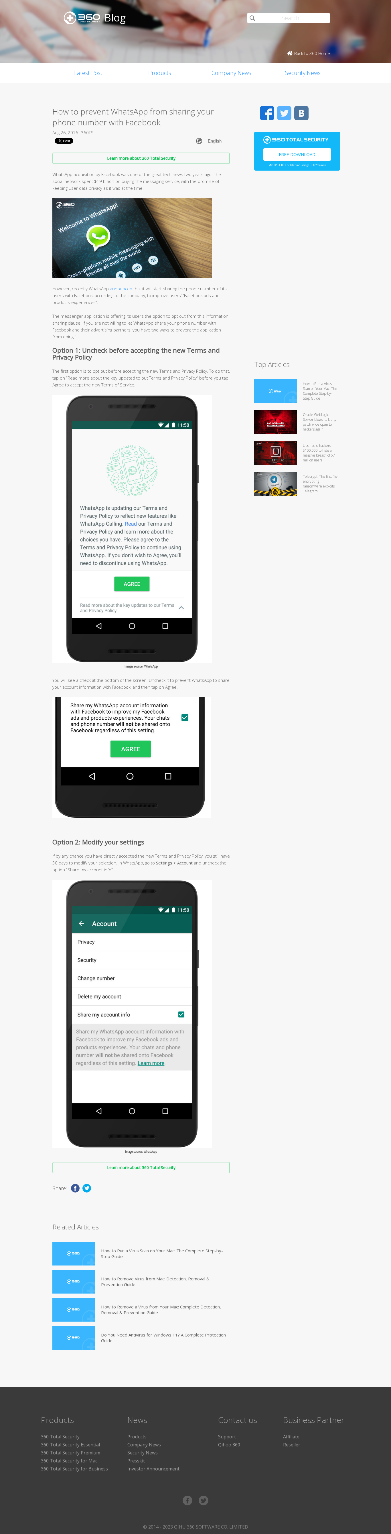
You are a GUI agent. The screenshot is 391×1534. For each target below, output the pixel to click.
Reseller (291, 1445)
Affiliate (291, 1437)
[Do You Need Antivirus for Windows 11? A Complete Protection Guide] (73, 1338)
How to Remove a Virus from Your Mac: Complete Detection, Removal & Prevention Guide (161, 1309)
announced (121, 288)
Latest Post (88, 73)
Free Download (297, 154)
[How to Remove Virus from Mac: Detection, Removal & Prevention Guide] (73, 1282)
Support (227, 1437)
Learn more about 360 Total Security (141, 158)
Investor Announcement (153, 1469)
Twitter (284, 113)
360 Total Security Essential (70, 1445)
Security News (303, 73)
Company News (231, 73)
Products (159, 73)
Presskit (136, 1461)
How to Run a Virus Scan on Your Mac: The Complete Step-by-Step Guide (162, 1253)
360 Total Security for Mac (69, 1461)
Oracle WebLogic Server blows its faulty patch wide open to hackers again (319, 422)
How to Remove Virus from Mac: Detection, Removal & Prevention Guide (155, 1281)
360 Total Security (60, 1437)
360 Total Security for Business (74, 1469)
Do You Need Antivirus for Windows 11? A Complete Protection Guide (163, 1337)
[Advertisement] (297, 268)
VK (301, 113)
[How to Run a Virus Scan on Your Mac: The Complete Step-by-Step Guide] (73, 1253)
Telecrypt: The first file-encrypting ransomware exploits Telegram (320, 483)
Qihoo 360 (229, 1445)
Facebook (267, 113)
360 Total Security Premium (70, 1453)
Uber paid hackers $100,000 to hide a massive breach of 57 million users (319, 453)
